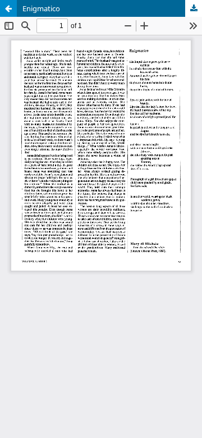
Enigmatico (41, 8)
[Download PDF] (193, 8)
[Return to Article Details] (8, 8)
